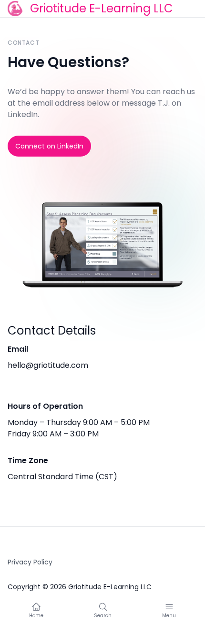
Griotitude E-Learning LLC (101, 8)
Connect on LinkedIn (49, 146)
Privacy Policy (30, 562)
